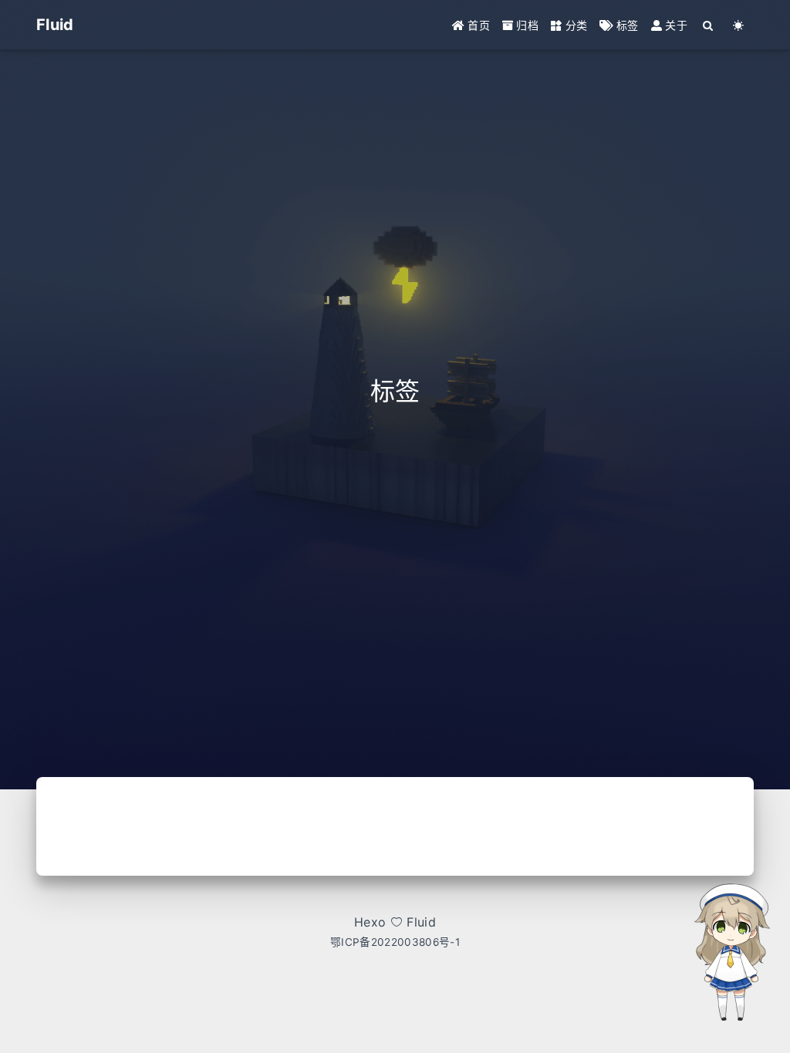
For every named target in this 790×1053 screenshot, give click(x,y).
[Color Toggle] (739, 25)
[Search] (709, 25)
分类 (574, 25)
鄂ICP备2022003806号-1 (395, 942)
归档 (525, 25)
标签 (626, 25)
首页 (477, 25)
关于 (674, 25)
